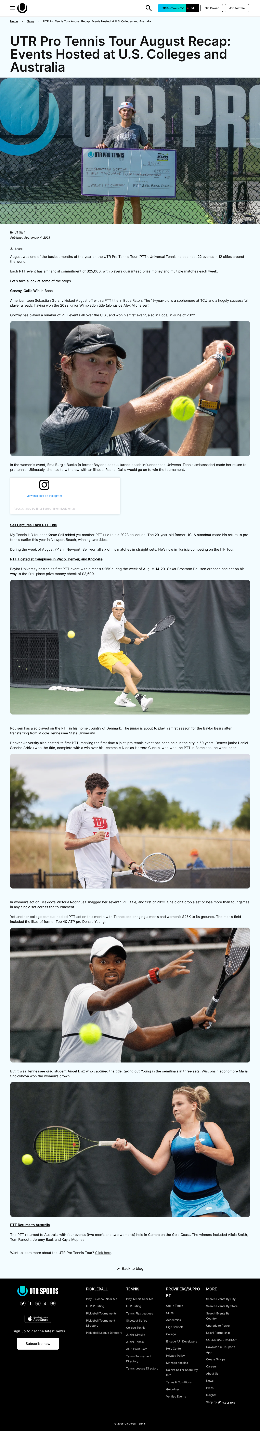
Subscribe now (38, 1343)
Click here (103, 1253)
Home (14, 21)
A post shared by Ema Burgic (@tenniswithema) (44, 508)
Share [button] (19, 248)
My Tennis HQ (21, 535)
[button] (12, 8)
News (30, 21)
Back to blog (132, 1268)
